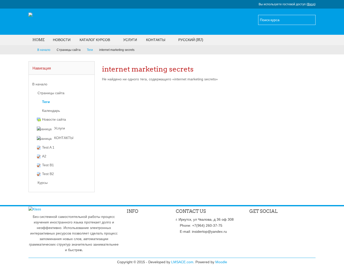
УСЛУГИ (130, 40)
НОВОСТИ (62, 40)
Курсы (43, 183)
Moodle (221, 262)
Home (38, 40)
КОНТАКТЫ (155, 40)
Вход (311, 4)
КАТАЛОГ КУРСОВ (95, 40)
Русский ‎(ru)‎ (190, 40)
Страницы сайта (69, 50)
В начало (39, 84)
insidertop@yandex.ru (209, 231)
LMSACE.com (182, 262)
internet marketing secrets (116, 50)
